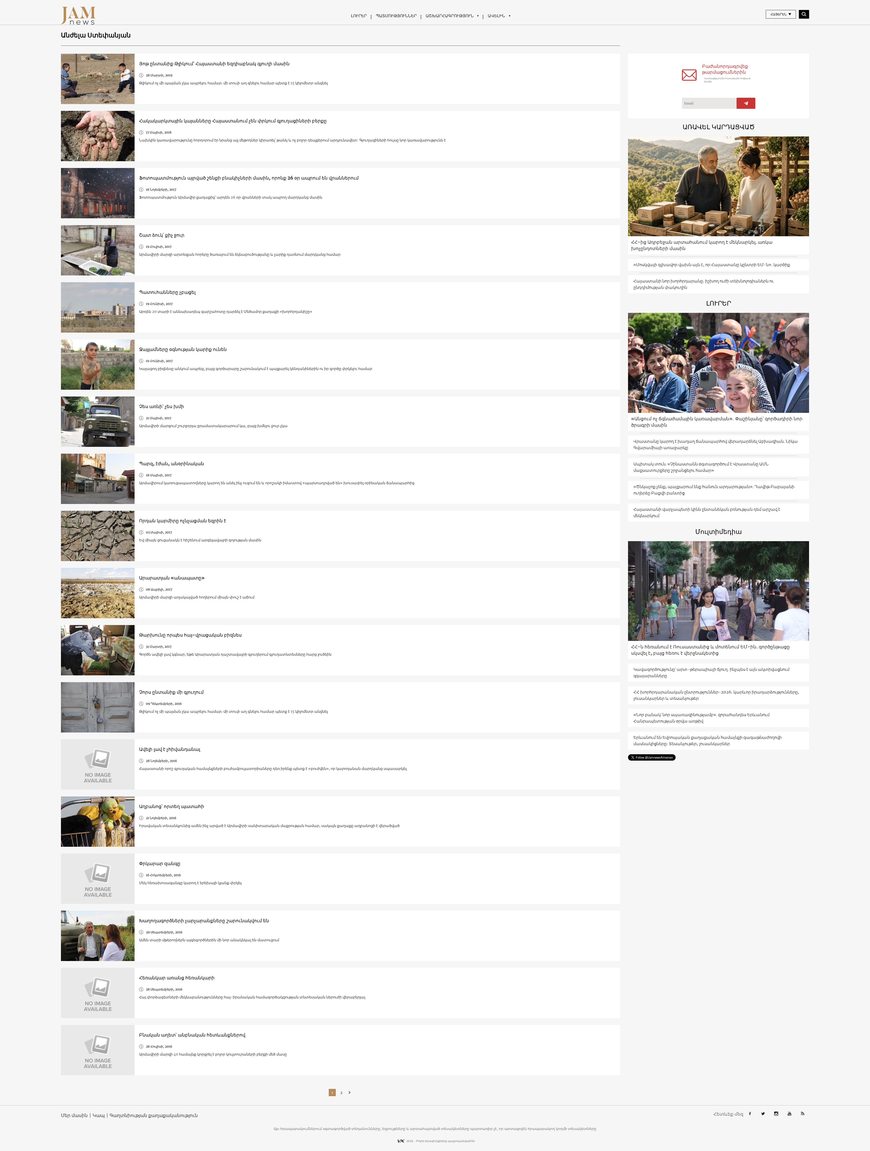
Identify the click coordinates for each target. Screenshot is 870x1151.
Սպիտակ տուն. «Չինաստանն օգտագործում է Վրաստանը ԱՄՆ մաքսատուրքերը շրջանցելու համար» (700, 467)
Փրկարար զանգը (159, 863)
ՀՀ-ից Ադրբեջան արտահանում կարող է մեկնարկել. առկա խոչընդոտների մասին (701, 245)
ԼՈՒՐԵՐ (359, 15)
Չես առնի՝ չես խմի (161, 406)
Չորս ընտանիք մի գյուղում (171, 692)
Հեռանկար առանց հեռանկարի (177, 978)
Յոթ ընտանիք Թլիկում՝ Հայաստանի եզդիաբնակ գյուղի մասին (214, 63)
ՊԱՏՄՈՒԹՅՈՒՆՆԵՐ (396, 15)
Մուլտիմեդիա (718, 532)
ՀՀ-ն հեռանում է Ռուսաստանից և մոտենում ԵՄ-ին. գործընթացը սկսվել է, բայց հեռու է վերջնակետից (710, 650)
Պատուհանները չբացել (167, 292)
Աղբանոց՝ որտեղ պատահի (171, 806)
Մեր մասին (74, 1115)
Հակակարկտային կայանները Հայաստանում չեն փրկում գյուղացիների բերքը (233, 121)
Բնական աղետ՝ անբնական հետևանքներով (192, 1035)
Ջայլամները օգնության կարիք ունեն (183, 349)
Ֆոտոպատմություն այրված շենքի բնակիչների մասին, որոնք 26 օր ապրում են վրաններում (249, 178)
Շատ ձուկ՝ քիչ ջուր (161, 235)
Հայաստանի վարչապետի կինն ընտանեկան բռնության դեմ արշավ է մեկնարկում (706, 512)
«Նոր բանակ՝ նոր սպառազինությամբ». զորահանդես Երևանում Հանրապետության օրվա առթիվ (701, 718)
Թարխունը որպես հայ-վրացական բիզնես (190, 635)
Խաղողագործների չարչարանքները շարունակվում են (204, 920)
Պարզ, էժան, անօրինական (171, 463)
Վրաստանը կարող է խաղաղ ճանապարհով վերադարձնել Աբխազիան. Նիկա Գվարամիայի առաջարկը (715, 444)
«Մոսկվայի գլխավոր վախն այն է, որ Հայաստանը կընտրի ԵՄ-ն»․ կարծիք (711, 264)
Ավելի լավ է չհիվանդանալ (169, 749)
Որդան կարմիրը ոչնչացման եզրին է (182, 520)
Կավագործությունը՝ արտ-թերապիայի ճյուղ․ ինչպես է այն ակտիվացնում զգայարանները (711, 672)
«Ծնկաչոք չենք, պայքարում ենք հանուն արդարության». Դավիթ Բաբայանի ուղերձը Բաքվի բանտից (713, 490)
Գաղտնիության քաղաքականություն (154, 1115)
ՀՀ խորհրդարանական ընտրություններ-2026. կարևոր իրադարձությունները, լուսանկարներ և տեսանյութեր (716, 695)
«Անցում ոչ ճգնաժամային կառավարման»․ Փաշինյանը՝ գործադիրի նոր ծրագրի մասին (716, 422)
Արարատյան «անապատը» (172, 578)
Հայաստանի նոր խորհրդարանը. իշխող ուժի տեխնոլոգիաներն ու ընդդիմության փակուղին (703, 284)
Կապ (99, 1115)
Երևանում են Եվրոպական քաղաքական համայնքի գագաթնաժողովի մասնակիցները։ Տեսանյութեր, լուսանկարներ (707, 740)
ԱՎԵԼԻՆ (496, 15)
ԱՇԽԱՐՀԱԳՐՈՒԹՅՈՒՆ (450, 15)
